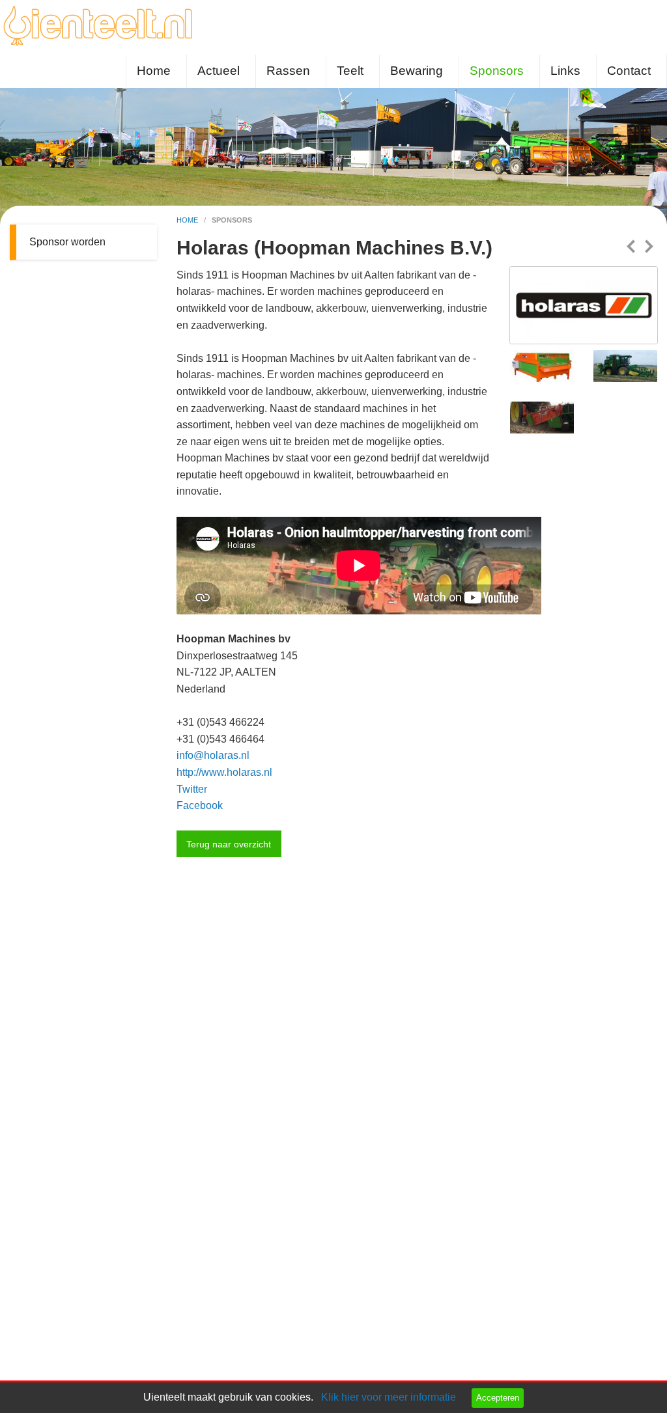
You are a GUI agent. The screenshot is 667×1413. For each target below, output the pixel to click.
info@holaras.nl (213, 755)
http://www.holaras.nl (224, 772)
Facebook (200, 805)
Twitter (192, 789)
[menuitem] (156, 71)
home (188, 220)
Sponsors (497, 70)
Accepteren (497, 1398)
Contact (629, 70)
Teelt (350, 70)
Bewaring (416, 70)
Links (565, 70)
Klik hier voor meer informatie (388, 1397)
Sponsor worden (67, 241)
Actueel (218, 70)
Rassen (288, 70)
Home (154, 70)
